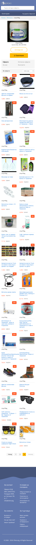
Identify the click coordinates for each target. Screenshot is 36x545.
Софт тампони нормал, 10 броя (26, 235)
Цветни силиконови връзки (7, 385)
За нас (5, 65)
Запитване (20, 55)
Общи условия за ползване (25, 492)
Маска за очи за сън (25, 94)
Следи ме (19, 50)
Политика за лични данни (24, 497)
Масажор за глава (7, 177)
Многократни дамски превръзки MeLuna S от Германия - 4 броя (26, 122)
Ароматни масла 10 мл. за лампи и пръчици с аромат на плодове (8, 264)
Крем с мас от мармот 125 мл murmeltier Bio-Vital (8, 236)
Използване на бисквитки (24, 501)
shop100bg (4, 90)
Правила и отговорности (24, 521)
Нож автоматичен (7, 121)
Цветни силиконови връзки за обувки (7, 94)
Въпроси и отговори (7, 516)
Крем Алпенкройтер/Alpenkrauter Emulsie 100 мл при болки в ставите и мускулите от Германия (9, 356)
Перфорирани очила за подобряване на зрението (27, 413)
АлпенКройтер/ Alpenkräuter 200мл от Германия (26, 354)
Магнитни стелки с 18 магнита (8, 205)
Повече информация (24, 525)
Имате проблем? (9, 522)
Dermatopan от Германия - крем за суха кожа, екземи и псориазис (7, 323)
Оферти (6, 62)
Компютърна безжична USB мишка (9, 150)
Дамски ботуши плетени (24, 385)
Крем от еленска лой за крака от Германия (26, 150)
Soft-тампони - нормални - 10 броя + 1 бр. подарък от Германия (8, 414)
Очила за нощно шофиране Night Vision (8, 443)
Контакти (21, 65)
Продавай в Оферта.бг (28, 14)
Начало (3, 18)
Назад (10, 454)
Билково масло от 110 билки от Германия (26, 177)
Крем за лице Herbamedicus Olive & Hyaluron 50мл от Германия (26, 206)
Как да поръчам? (9, 520)
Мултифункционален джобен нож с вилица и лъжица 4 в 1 (26, 293)
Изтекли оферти (24, 62)
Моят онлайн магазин (24, 516)
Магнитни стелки (25, 442)
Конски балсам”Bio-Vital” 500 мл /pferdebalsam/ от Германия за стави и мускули (26, 324)
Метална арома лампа (8, 292)
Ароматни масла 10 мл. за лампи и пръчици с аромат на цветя (26, 264)
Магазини (10, 18)
